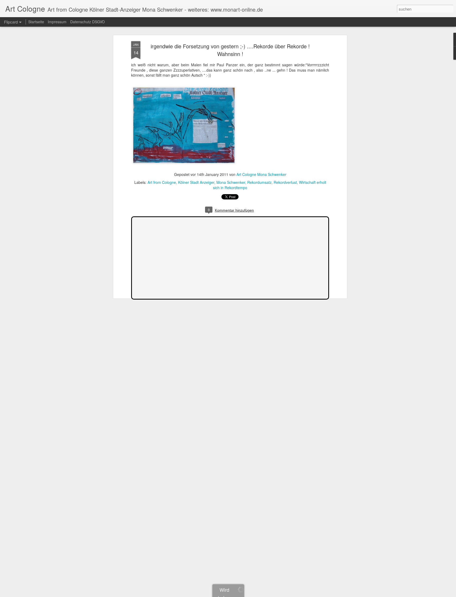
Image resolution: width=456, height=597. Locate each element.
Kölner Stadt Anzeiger (196, 182)
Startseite (36, 21)
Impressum (57, 21)
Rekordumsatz (259, 182)
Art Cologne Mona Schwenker (261, 174)
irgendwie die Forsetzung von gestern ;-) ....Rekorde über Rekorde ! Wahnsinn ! (230, 50)
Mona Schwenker (230, 182)
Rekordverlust (285, 182)
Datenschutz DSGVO (87, 21)
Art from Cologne (162, 182)
